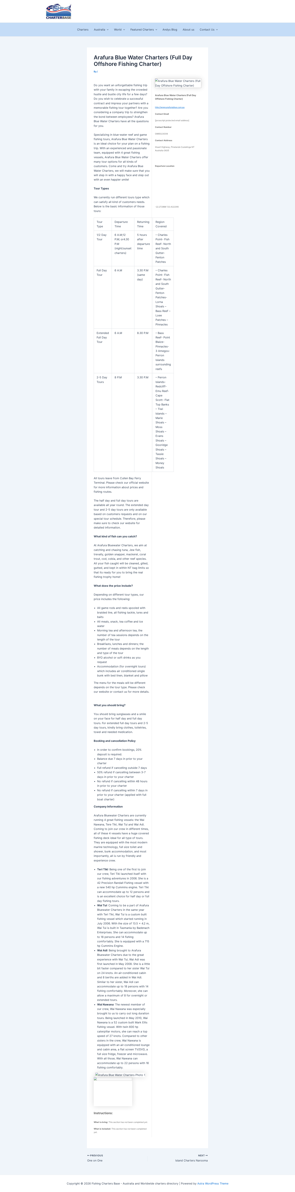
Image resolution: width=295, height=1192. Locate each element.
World (118, 29)
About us (188, 29)
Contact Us (207, 29)
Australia (99, 29)
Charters (82, 29)
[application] (107, 29)
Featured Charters (142, 29)
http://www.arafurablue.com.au (170, 107)
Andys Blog (170, 29)
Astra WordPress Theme (212, 1183)
